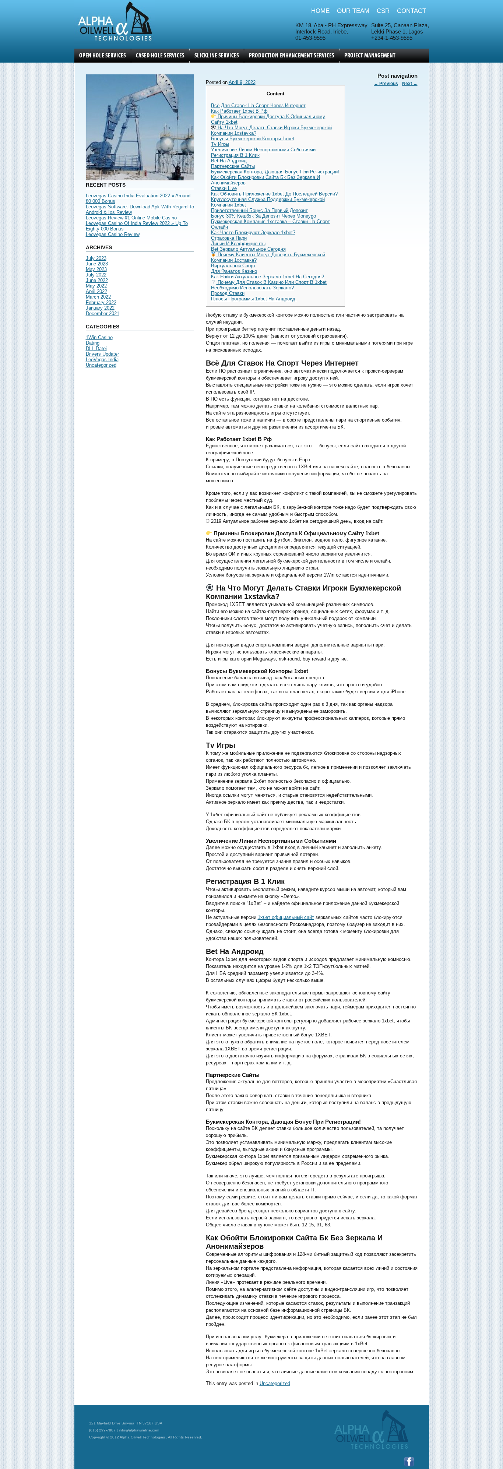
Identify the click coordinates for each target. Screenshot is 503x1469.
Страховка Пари (229, 238)
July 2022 (96, 275)
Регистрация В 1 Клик (235, 155)
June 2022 (97, 280)
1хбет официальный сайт (286, 917)
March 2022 (98, 297)
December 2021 (102, 313)
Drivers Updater (102, 354)
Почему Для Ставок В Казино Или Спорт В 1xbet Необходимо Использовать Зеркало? (269, 284)
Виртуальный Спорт (233, 265)
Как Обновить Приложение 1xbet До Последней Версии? (274, 194)
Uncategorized (101, 365)
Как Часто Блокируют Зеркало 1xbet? (253, 232)
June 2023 (97, 264)
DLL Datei (96, 348)
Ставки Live (224, 188)
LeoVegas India (102, 359)
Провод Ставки (228, 293)
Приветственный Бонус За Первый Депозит (259, 210)
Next (410, 83)
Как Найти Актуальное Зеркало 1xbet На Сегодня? (267, 276)
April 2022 (96, 291)
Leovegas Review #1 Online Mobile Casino (131, 218)
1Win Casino (99, 337)
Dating (92, 343)
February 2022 (101, 302)
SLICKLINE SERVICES (216, 55)
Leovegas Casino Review (113, 234)
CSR (383, 10)
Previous (386, 83)
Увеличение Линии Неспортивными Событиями (263, 149)
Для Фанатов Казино (234, 271)
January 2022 (100, 308)
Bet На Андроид (229, 160)
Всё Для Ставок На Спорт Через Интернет (258, 105)
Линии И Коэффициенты (238, 243)
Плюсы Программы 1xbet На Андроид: (254, 299)
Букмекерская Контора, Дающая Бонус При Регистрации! (275, 172)
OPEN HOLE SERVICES (102, 55)
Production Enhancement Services (291, 55)
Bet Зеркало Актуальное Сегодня (248, 249)
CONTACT (411, 10)
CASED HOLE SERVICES (160, 55)
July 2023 (96, 258)
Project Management (369, 55)
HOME (320, 10)
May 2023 (96, 269)
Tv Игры (220, 144)
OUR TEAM (353, 10)
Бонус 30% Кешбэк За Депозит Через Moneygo (263, 216)
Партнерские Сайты (233, 166)
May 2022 (96, 286)
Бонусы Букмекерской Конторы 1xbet (252, 138)
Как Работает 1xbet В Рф (239, 111)
